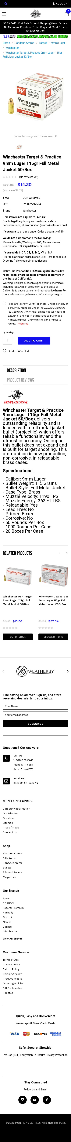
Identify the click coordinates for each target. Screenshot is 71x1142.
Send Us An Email (24, 783)
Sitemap (8, 822)
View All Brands (13, 938)
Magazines (9, 877)
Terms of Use (11, 959)
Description (16, 370)
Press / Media (11, 827)
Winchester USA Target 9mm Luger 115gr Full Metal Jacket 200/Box (53, 600)
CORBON (8, 903)
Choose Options (53, 637)
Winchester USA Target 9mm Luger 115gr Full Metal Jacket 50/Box (17, 600)
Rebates (8, 992)
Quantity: (8, 332)
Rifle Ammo (9, 858)
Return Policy (11, 969)
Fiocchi (7, 917)
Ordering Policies (13, 983)
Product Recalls (13, 978)
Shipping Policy (12, 974)
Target (43, 42)
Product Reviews (20, 379)
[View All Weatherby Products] (35, 671)
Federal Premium (13, 907)
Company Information (16, 808)
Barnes (7, 926)
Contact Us (10, 832)
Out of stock (18, 637)
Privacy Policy (11, 964)
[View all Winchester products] (16, 396)
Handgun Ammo (24, 42)
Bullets (7, 867)
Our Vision (9, 818)
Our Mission (10, 813)
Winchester (12, 47)
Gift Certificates (12, 988)
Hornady (8, 912)
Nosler (7, 922)
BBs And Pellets (12, 872)
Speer (6, 898)
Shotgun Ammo (12, 853)
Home (6, 42)
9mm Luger (58, 42)
